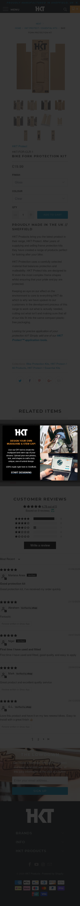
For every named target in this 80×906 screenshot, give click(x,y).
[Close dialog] (74, 428)
